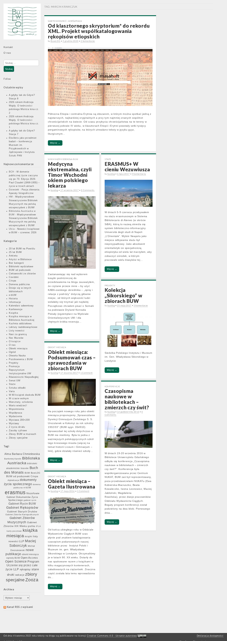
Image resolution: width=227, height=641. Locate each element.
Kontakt (8, 47)
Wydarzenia (15, 416)
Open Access (29, 557)
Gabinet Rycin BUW (22, 503)
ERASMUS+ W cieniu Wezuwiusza (127, 166)
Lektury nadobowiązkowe (23, 327)
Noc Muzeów (16, 338)
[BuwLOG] (22, 23)
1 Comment (86, 372)
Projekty (13, 363)
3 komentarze (141, 305)
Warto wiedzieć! (18, 405)
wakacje (19, 575)
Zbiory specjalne (18, 438)
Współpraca (15, 413)
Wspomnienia (16, 409)
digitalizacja (13, 480)
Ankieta (13, 256)
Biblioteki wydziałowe (21, 266)
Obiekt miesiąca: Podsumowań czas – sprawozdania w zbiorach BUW (72, 360)
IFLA (38, 526)
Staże (12, 384)
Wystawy (14, 423)
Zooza (31, 579)
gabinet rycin (30, 500)
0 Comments (88, 190)
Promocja (14, 366)
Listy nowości (16, 330)
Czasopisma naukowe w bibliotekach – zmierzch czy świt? (127, 399)
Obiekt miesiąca (18, 348)
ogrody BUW (13, 558)
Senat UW (14, 380)
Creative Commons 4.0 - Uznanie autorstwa (112, 635)
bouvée (25, 468)
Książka (13, 313)
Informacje (15, 302)
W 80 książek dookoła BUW (25, 395)
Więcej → (55, 143)
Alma (7, 454)
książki (28, 536)
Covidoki (14, 277)
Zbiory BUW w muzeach (22, 434)
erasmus (15, 492)
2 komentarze (88, 41)
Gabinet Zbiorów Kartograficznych (22, 514)
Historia (13, 298)
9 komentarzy (139, 174)
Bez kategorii (16, 263)
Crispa (12, 280)
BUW (27, 473)
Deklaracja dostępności (210, 635)
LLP (21, 541)
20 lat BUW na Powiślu (22, 248)
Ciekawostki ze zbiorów (22, 273)
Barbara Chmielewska (26, 453)
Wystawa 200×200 (19, 420)
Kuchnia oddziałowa (20, 323)
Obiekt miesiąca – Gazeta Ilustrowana (71, 484)
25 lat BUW (15, 252)
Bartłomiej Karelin (12, 459)
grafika (31, 526)
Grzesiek (14, 189)
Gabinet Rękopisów (22, 507)
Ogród (12, 352)
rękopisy (25, 569)
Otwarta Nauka (17, 355)
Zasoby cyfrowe (18, 430)
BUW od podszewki (20, 270)
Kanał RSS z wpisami (20, 606)
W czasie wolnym (19, 398)
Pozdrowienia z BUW (21, 359)
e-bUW (12, 295)
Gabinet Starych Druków (22, 511)
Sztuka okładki (17, 388)
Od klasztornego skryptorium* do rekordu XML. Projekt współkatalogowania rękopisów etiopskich (99, 31)
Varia (12, 391)
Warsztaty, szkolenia (21, 402)
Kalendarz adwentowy (21, 305)
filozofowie (33, 493)
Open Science (16, 561)
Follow (7, 79)
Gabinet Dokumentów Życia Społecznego (22, 498)
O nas (7, 52)
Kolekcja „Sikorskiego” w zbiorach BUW (123, 295)
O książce (14, 341)
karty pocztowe (14, 531)
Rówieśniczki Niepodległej (24, 377)
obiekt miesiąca (30, 554)
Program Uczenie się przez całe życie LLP (22, 565)
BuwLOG (35, 473)
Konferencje (16, 309)
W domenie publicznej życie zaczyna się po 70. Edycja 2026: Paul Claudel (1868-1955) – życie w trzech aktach (24, 179)
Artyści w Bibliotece (20, 259)
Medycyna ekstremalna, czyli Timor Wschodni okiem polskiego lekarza (70, 175)
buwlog (54, 190)
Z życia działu (17, 427)
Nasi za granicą (18, 334)
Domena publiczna (19, 284)
